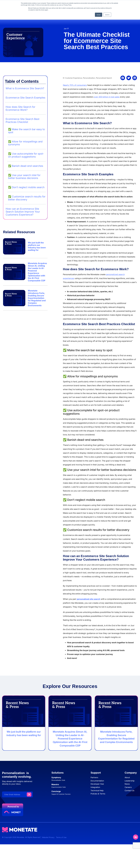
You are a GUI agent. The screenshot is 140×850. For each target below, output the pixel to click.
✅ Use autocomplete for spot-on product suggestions (26, 155)
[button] (122, 78)
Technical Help (97, 790)
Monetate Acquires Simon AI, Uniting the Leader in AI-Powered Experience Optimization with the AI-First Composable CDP (37, 272)
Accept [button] (98, 15)
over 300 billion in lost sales (107, 97)
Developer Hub (97, 784)
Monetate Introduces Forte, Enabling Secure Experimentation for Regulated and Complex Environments (37, 298)
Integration (95, 787)
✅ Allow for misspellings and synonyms (25, 143)
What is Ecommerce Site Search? (25, 88)
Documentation (97, 781)
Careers (128, 787)
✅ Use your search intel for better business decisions (24, 177)
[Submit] (29, 794)
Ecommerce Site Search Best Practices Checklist (22, 120)
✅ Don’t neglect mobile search (26, 187)
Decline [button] (107, 15)
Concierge (56, 791)
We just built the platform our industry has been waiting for (37, 246)
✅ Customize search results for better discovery (26, 198)
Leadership (129, 781)
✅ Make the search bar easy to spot (26, 131)
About (127, 777)
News (127, 784)
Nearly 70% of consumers (75, 85)
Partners (94, 777)
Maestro (55, 784)
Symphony (56, 777)
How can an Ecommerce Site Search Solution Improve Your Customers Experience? (23, 211)
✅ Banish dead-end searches (25, 166)
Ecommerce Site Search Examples (25, 97)
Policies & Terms (98, 794)
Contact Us (129, 790)
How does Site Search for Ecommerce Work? (20, 108)
